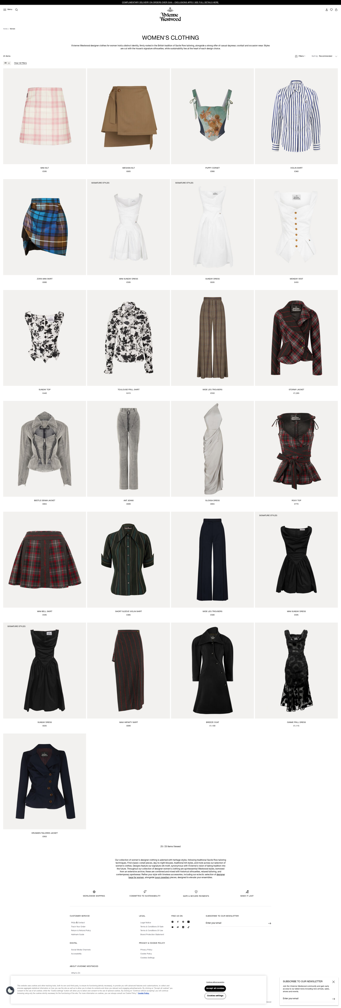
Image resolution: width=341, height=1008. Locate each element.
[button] (10, 990)
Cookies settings (215, 996)
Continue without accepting (215, 982)
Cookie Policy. (143, 993)
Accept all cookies (215, 988)
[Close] (333, 981)
